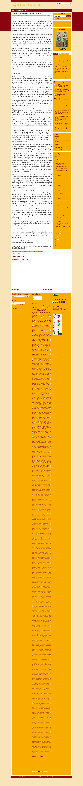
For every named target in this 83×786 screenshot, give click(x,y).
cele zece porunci (36, 636)
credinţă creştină (47, 317)
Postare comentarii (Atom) (22, 290)
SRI (36, 595)
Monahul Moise (47, 563)
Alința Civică (47, 475)
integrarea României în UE (44, 675)
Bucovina (49, 491)
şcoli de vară (34, 752)
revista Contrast (40, 341)
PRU (38, 576)
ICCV (39, 360)
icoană (47, 673)
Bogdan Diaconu (46, 490)
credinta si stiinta (35, 397)
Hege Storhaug (39, 537)
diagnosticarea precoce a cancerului (44, 446)
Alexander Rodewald (37, 474)
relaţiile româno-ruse (42, 721)
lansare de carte (38, 679)
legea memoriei (48, 680)
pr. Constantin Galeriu (43, 707)
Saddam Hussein (40, 595)
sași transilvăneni (41, 727)
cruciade (33, 649)
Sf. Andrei (49, 597)
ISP (33, 539)
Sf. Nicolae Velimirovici (35, 602)
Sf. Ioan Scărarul (48, 600)
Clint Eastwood (45, 500)
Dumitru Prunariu (42, 520)
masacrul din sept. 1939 (39, 688)
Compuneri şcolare (35, 387)
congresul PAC (43, 641)
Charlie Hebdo (34, 499)
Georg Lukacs (47, 532)
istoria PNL (46, 452)
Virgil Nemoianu (43, 437)
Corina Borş (49, 509)
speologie (33, 733)
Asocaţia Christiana (47, 406)
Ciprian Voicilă (46, 411)
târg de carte (48, 336)
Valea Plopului (43, 375)
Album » (26, 10)
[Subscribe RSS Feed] (66, 18)
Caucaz (40, 411)
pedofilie (34, 341)
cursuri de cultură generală (44, 378)
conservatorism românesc (41, 442)
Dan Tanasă (43, 515)
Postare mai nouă (16, 289)
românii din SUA (48, 726)
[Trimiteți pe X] (17, 253)
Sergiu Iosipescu (34, 596)
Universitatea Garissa (38, 436)
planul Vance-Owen (48, 702)
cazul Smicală (35, 378)
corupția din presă (38, 644)
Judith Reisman (48, 548)
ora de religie (43, 331)
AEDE (45, 469)
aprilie (57, 161)
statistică (48, 733)
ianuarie (57, 233)
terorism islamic (36, 465)
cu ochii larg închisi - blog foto (61, 123)
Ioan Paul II (46, 542)
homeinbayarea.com (64, 776)
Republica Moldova (36, 335)
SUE (47, 432)
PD (41, 427)
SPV (34, 595)
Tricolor (40, 611)
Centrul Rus (36, 370)
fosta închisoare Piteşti (46, 380)
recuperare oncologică (46, 718)
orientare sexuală (46, 698)
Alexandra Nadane (46, 474)
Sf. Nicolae (48, 601)
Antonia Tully (41, 480)
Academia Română (35, 406)
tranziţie (47, 465)
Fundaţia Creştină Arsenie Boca (61, 89)
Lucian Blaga (48, 554)
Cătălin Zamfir (34, 514)
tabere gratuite (47, 737)
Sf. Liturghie (35, 601)
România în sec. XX (40, 592)
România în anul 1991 (42, 591)
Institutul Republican (35, 542)
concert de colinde (45, 353)
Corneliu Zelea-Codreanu (42, 344)
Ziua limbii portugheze (37, 621)
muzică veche (39, 694)
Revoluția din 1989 (37, 432)
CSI (37, 411)
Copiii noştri (47, 309)
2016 (56, 237)
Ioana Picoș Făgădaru (40, 543)
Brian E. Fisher (44, 491)
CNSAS (42, 494)
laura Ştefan (45, 679)
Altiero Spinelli (34, 476)
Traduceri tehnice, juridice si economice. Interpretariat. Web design (61, 128)
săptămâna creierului (41, 737)
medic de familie (45, 455)
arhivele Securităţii (36, 441)
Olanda (37, 427)
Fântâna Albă (34, 419)
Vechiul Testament (39, 616)
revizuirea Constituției (41, 461)
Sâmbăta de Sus (36, 607)
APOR (33, 369)
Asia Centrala (48, 481)
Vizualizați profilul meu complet (59, 309)
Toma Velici (48, 610)
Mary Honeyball (39, 562)
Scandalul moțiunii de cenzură (60, 74)
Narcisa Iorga (34, 567)
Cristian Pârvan (34, 513)
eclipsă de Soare (48, 660)
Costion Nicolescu (41, 510)
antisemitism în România (17, 251)
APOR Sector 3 (37, 470)
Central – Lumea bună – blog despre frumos (61, 106)
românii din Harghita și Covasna (40, 726)
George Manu (46, 388)
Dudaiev (37, 520)
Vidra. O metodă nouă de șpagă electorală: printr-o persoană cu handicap (60, 119)
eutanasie (39, 380)
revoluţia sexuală (48, 723)
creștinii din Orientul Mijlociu (40, 645)
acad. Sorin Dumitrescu (45, 621)
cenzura (48, 636)
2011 (56, 247)
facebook (46, 665)
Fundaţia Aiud (35, 418)
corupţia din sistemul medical (43, 443)
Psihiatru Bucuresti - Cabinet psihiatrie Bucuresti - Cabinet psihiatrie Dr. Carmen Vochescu (61, 99)
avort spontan (46, 631)
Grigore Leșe (45, 534)
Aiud (41, 406)
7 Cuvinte (47, 368)
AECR (40, 404)
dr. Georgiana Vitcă (39, 658)
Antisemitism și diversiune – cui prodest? (26, 14)
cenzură (46, 316)
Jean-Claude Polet (42, 548)
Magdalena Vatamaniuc (41, 557)
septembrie (58, 157)
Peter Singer (38, 389)
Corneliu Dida (43, 324)
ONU (47, 571)
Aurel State (36, 407)
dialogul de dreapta (47, 655)
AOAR (49, 469)
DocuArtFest (39, 519)
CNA (39, 494)
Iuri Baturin (42, 547)
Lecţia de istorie (35, 351)
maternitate (34, 689)
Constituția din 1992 (42, 509)
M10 (48, 421)
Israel (33, 547)
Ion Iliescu (40, 544)
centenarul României (43, 636)
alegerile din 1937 (39, 625)
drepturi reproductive (37, 447)
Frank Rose (38, 528)
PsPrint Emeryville (55, 776)
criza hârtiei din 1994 (40, 646)
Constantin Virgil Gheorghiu (37, 412)
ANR (33, 350)
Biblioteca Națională (45, 408)
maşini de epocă (35, 455)
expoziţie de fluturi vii (39, 665)
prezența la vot (40, 709)
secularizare (38, 462)
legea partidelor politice (38, 365)
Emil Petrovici (35, 523)
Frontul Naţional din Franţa (36, 529)
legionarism (34, 330)
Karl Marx (34, 549)
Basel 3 (44, 485)
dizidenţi (33, 658)
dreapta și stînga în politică (45, 659)
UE (41, 316)
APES (44, 404)
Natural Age (39, 567)
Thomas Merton (42, 610)
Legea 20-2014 (41, 552)
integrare (40, 452)
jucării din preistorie (39, 678)
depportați (44, 654)
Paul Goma (39, 428)
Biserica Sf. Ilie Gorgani (46, 489)
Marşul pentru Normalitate (44, 423)
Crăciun (45, 513)
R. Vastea (33, 583)
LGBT (48, 549)
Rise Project (57, 84)
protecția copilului (35, 713)
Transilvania (47, 433)
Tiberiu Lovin (47, 393)
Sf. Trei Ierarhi (48, 602)
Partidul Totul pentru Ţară (37, 578)
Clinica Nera (39, 500)
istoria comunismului (41, 321)
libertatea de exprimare (45, 683)
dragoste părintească (35, 659)
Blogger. (36, 776)
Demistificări (34, 360)
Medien (44, 562)
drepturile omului (34, 660)
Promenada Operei (47, 582)
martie (57, 229)
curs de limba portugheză (42, 651)
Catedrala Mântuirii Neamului (38, 495)
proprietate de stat (35, 383)
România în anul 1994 (40, 339)
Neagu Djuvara (45, 567)
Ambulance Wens (42, 476)
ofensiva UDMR (34, 698)
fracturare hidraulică (35, 669)
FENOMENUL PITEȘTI (58, 149)
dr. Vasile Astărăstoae (46, 658)
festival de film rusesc (35, 668)
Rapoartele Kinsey (46, 586)
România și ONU (47, 592)
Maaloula (37, 422)
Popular (61, 53)
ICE (44, 538)
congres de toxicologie (36, 641)
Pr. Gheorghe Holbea (39, 581)
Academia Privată (45, 384)
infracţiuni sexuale (35, 675)
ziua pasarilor (46, 467)
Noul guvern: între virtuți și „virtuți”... (62, 179)
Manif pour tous (44, 422)
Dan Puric (38, 515)
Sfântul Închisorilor (45, 348)
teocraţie (44, 738)
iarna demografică (42, 673)
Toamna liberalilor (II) (60, 172)
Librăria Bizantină (38, 553)
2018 (56, 156)
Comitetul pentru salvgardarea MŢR (41, 504)
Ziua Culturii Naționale (42, 394)
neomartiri (47, 365)
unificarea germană (45, 742)
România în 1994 (35, 353)
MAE (36, 557)
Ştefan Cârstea (47, 751)
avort (38, 324)
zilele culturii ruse (42, 747)
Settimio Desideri (38, 597)
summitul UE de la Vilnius (47, 736)
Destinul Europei (40, 518)
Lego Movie (47, 552)
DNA (33, 414)
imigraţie (38, 399)
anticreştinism (35, 349)
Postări (35, 296)
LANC (38, 421)
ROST (55, 138)
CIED (33, 494)
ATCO (42, 470)
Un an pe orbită (43, 612)
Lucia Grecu (37, 554)
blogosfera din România (40, 634)
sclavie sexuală (42, 728)
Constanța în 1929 (35, 509)
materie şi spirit (47, 688)
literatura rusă (42, 684)
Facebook (57, 18)
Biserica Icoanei (39, 369)
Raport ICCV (34, 431)
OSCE (33, 427)
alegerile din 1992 (46, 625)
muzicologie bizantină (43, 693)
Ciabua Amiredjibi (41, 499)
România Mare (34, 591)
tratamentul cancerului (36, 466)
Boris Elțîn (39, 491)
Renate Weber (44, 587)
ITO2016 (36, 539)
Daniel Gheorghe (39, 414)
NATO (33, 389)
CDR (35, 359)
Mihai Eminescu (43, 373)
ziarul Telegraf (40, 467)
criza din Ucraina (35, 445)
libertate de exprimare (37, 683)
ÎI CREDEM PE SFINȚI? (59, 95)
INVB (46, 538)
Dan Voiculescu (48, 515)
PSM (40, 576)
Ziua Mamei (43, 620)
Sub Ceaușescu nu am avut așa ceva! (63, 195)
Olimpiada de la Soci (38, 572)
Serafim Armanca (47, 595)
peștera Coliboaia (36, 702)
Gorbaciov (40, 534)
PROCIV (34, 576)
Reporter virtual (48, 431)
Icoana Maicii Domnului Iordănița (44, 539)
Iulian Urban (37, 547)
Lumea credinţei (43, 421)
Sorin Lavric (49, 605)
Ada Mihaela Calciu (40, 471)
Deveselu (45, 518)
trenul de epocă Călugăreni (36, 741)
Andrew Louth (34, 480)
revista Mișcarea (38, 322)
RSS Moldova (39, 583)
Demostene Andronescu (45, 387)
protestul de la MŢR (42, 713)
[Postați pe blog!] (16, 253)
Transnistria (34, 394)
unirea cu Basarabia (36, 384)
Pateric (44, 578)
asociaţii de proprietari (46, 630)
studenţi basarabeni (37, 403)
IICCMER (43, 360)
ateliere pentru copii (36, 340)
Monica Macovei (45, 351)
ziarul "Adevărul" (35, 747)
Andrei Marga (40, 479)
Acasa (13, 10)
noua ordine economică (46, 399)
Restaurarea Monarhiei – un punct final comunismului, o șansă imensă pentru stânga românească (61, 62)
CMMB (36, 494)
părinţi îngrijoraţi (35, 717)
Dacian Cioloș (44, 514)
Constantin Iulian (36, 508)
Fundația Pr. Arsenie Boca (44, 418)
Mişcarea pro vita (36, 317)
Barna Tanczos (34, 485)
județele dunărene (46, 678)
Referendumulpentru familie (36, 587)
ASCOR (49, 358)
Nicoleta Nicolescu (45, 426)
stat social (49, 462)
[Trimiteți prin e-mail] (14, 253)
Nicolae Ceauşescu (37, 426)
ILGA (48, 350)
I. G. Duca (40, 538)
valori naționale (39, 743)
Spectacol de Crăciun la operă (60, 107)
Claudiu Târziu (43, 370)
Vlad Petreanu (39, 617)
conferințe (47, 640)
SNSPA (42, 335)
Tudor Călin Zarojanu (46, 611)
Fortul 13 (33, 528)
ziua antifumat (48, 747)
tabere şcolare (34, 738)
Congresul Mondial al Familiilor (41, 505)
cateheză (49, 635)
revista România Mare (38, 251)
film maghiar (47, 668)
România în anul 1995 (36, 348)
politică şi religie (47, 356)
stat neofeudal (44, 733)
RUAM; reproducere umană (46, 583)
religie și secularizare (41, 722)
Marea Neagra (47, 558)
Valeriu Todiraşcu (35, 364)
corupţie (41, 364)
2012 (56, 245)
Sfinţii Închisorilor (39, 319)
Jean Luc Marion (35, 548)
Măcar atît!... (58, 187)
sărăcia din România (45, 383)
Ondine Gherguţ (45, 572)
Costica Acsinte (35, 510)
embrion (33, 380)
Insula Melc (41, 542)
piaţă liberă (41, 702)
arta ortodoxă (39, 630)
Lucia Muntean (42, 554)
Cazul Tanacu (47, 495)
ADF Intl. (42, 469)
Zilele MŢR (34, 620)
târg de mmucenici (47, 741)
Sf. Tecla (41, 433)
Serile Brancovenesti (42, 596)
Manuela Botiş (34, 558)
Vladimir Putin (45, 617)
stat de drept (38, 733)
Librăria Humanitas (45, 553)
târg (42, 741)
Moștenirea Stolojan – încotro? (60, 75)
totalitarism (43, 465)
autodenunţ (44, 441)
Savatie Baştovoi (44, 392)
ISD (49, 538)
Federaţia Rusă (39, 388)
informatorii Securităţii (46, 674)
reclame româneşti (38, 718)
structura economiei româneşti (37, 736)
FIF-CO (48, 524)
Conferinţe (34, 315)
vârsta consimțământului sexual (46, 746)
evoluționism (42, 664)
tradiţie (48, 738)
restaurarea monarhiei (41, 460)
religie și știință (47, 722)
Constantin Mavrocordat (45, 508)
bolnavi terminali (47, 634)
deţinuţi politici (46, 340)
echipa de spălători (41, 660)
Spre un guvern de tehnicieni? (60, 77)
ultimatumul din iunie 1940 (36, 742)
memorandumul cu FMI (36, 456)
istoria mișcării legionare (37, 355)
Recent (55, 53)
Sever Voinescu (40, 393)
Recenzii (47, 346)
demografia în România (37, 654)
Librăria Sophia (35, 373)
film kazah (42, 668)
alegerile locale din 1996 (45, 626)
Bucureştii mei (42, 310)
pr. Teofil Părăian (40, 708)
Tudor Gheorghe (34, 612)
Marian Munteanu (44, 329)
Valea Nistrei (47, 363)
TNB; (40, 607)
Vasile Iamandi (45, 615)
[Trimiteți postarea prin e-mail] (13, 253)
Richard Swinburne (38, 588)
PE (47, 330)
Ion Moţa (44, 544)
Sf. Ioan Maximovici (41, 600)
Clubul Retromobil (42, 350)
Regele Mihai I (41, 431)
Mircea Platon (34, 563)
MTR (33, 422)
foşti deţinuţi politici (45, 354)
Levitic (33, 553)
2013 (56, 243)
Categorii (66, 53)
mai (57, 159)
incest (40, 674)
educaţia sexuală (40, 398)
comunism (46, 325)
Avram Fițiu (40, 484)
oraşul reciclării (40, 698)
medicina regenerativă (42, 689)
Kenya (39, 549)
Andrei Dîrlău (34, 479)
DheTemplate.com (43, 776)
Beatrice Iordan (34, 486)
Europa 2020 (39, 524)
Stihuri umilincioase (48, 606)
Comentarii (36, 298)
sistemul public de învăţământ (45, 731)
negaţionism (44, 694)
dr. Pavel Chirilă (48, 364)
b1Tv (50, 631)
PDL (44, 427)
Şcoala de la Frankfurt (39, 751)
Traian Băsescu (34, 611)
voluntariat (34, 467)
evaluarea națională (35, 664)
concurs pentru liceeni (40, 640)
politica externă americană (36, 704)
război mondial (35, 727)
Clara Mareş (34, 500)
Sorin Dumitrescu (43, 605)
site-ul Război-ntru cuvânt (45, 732)
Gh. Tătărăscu (48, 533)
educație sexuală (46, 379)
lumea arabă (47, 684)
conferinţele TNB (42, 349)
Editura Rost (34, 417)
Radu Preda (44, 389)
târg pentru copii (46, 466)
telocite (40, 738)
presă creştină (34, 709)
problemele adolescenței (45, 457)
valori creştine (40, 368)
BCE (49, 484)
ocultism (48, 697)
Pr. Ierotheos (46, 581)
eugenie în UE (47, 663)
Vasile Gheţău (39, 615)
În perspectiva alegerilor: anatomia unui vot (62, 64)
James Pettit (47, 547)
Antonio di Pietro (34, 481)
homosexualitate (35, 331)
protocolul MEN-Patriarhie (41, 714)
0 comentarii (49, 15)
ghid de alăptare (38, 670)
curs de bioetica (45, 650)
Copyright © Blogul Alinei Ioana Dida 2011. (22, 776)
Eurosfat (44, 524)
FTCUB (33, 388)
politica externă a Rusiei (38, 356)
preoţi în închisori (47, 708)
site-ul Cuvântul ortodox (36, 732)
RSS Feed (69, 18)
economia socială (46, 447)
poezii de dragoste (37, 703)
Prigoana (41, 582)
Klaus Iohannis (43, 549)
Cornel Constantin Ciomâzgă (43, 413)
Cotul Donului (48, 510)
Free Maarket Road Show (45, 528)
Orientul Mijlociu (44, 573)
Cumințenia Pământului (44, 359)
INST (50, 324)
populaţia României (35, 707)
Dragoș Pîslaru (46, 414)
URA (39, 612)
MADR (33, 557)
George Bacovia (34, 533)
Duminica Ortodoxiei (36, 416)
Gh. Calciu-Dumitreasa (41, 533)
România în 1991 (45, 374)
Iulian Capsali (46, 334)
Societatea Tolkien (36, 605)
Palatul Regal (44, 576)
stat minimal (43, 462)
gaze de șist (46, 451)
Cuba (49, 513)
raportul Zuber (41, 717)
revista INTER (34, 723)
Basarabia (34, 329)
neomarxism (44, 314)
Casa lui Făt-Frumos (48, 494)
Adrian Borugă (47, 471)
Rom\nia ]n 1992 (44, 588)
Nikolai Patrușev (47, 568)
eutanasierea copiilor (36, 450)
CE (48, 409)
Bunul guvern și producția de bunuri (61, 66)
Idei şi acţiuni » (19, 10)
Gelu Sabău (37, 532)
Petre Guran (48, 360)
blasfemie (33, 634)
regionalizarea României (36, 402)
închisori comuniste (44, 327)
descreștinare (43, 397)
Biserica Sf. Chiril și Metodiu (36, 489)
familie (40, 320)
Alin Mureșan (41, 343)
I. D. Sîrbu (36, 538)
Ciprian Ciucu (47, 499)
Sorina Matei (35, 606)
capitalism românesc (35, 635)
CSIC (37, 350)
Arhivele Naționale (41, 481)
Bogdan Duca (34, 491)
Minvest (48, 562)
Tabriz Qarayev (45, 607)
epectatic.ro (41, 663)
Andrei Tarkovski (46, 479)
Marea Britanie (41, 558)
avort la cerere (40, 631)
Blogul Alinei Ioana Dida (26, 5)
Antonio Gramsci (46, 480)
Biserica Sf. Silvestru (36, 409)
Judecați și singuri (57, 58)
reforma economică (28, 251)
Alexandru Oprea (35, 475)
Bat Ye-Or (48, 485)
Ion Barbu (46, 543)
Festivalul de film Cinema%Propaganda (38, 525)
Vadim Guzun (46, 436)
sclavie (37, 728)
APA (33, 470)
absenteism (47, 438)
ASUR (48, 404)
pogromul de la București (45, 703)
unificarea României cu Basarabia (40, 358)
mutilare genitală (35, 693)
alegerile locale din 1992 (36, 626)
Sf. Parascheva (42, 602)
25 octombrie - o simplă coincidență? (63, 202)
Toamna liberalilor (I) (59, 177)
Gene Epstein (42, 532)
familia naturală (35, 354)
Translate (21, 304)
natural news (56, 136)
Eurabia (33, 524)
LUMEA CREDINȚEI (58, 147)
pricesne (37, 457)
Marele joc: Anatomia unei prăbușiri (62, 200)
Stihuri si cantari (41, 606)
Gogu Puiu (35, 534)
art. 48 (48, 394)
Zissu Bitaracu (40, 438)
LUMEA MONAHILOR (58, 146)
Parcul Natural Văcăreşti (39, 577)
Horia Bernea (45, 537)
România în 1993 (38, 325)
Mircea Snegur (40, 563)
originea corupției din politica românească (40, 699)
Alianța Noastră (41, 475)
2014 (56, 241)
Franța (48, 417)
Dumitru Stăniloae (45, 416)
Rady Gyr (38, 586)
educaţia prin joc (35, 663)
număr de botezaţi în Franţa (41, 697)
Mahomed (48, 557)
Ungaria (48, 612)
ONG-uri (43, 571)
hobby (37, 673)
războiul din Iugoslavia (47, 402)
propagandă (47, 712)
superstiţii (34, 737)
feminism (43, 450)
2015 (56, 239)
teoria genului (44, 403)
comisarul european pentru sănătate (39, 639)
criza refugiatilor (42, 445)
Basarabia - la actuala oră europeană (63, 207)
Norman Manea (39, 571)
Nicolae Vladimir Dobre (39, 568)
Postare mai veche (47, 289)
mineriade (44, 456)
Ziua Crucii (38, 620)
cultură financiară (39, 650)
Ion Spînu (48, 544)
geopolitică (34, 452)
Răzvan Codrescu (35, 363)
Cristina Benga (40, 513)
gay (50, 321)
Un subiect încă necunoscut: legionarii (63, 208)
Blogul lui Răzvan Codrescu (60, 94)
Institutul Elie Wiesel (43, 419)
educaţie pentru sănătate (36, 379)
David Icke (35, 518)
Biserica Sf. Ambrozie (47, 369)
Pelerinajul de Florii (45, 428)
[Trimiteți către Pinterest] (19, 253)
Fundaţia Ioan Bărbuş (45, 529)
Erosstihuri (40, 523)
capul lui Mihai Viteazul (43, 635)
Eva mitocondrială (42, 417)
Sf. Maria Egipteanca (41, 601)
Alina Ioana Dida (58, 308)
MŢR (39, 374)
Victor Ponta (34, 437)
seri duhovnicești (48, 728)
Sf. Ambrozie (44, 597)
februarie (58, 231)
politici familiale (44, 704)
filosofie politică (39, 451)
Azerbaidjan (45, 484)
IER (40, 345)
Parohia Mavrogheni (47, 577)
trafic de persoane (40, 336)
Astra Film (36, 484)
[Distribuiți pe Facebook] (18, 253)
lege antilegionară (45, 382)
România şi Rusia (35, 375)
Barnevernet (40, 485)
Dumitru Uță (48, 520)
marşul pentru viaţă (47, 355)
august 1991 (34, 631)
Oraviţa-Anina (38, 573)
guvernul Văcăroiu (37, 382)
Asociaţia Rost (38, 334)
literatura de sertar (35, 684)
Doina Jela (43, 519)
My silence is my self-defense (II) (61, 124)
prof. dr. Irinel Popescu (40, 712)
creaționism (44, 644)
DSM (39, 514)
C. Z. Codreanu (44, 409)
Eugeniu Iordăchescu (46, 523)
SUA (43, 432)
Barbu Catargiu (43, 407)
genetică (41, 669)
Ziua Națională (48, 620)
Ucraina (41, 363)
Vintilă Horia (46, 616)
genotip (45, 669)
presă (48, 349)
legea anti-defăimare (41, 680)
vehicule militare (45, 743)
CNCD (33, 411)
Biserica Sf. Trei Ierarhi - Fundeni (37, 490)
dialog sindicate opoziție (39, 655)
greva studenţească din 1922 (46, 670)
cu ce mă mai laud (39, 649)
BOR (42, 330)
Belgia (39, 408)
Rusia (48, 339)
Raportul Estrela (41, 346)
